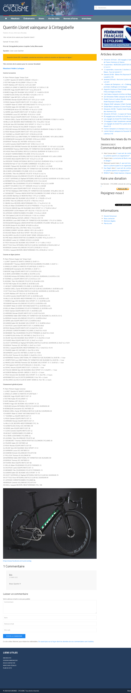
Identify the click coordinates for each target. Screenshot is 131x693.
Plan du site (108, 223)
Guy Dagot (107, 168)
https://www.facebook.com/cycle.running (17, 561)
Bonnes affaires (71, 18)
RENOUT (107, 173)
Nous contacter (109, 218)
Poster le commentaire (14, 636)
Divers (41, 18)
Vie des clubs (53, 18)
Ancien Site (7, 658)
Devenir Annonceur (110, 216)
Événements (29, 18)
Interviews (86, 18)
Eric (10, 574)
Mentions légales (110, 221)
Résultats (15, 18)
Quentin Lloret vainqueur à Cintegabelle (38, 27)
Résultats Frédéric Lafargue (13, 68)
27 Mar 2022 (13, 577)
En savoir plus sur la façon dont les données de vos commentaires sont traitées (66, 641)
